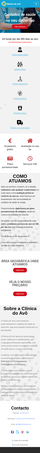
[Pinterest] (22, 432)
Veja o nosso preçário (20, 283)
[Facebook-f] (12, 432)
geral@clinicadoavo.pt (23, 424)
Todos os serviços (20, 128)
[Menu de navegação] (36, 3)
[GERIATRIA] (20, 64)
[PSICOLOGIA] (20, 93)
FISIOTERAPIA (20, 84)
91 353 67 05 (20, 419)
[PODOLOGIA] (20, 108)
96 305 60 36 (30, 419)
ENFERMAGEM (20, 55)
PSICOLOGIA (20, 99)
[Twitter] (17, 432)
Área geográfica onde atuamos (20, 262)
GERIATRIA (20, 69)
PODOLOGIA (20, 113)
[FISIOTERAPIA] (20, 78)
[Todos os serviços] (20, 122)
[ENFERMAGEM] (20, 49)
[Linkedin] (27, 432)
